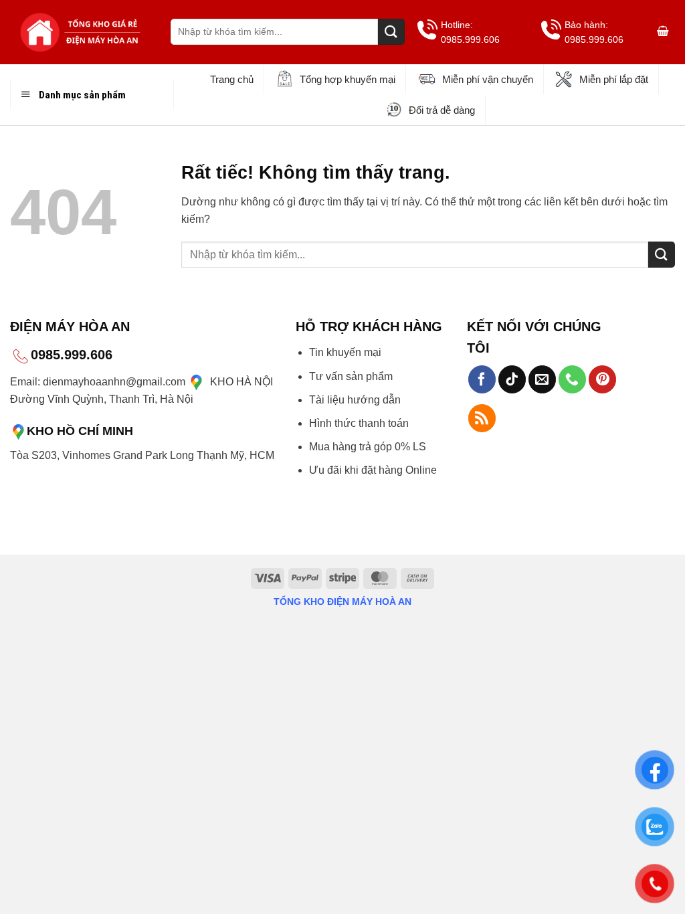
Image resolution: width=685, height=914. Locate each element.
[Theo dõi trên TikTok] (512, 379)
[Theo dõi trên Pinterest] (602, 379)
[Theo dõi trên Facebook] (482, 379)
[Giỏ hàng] (663, 32)
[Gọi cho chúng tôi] (572, 379)
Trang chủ (232, 79)
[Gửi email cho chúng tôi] (542, 379)
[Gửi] (391, 32)
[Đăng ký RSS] (482, 418)
